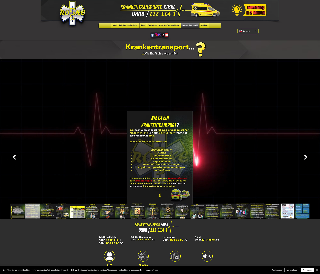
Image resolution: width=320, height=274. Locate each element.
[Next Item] (305, 157)
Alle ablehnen (291, 270)
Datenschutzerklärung (149, 270)
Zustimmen (307, 270)
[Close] (317, 270)
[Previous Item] (14, 157)
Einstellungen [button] (277, 270)
